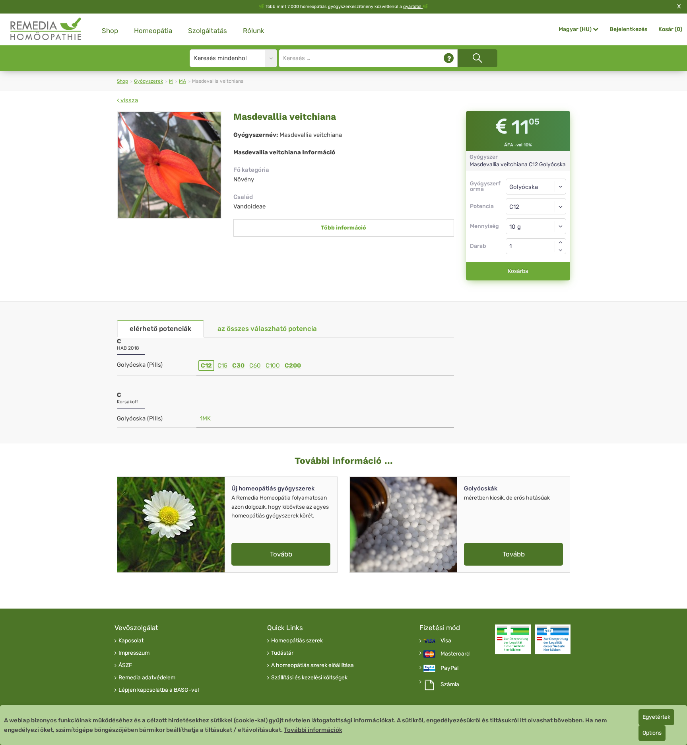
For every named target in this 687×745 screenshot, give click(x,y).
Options (652, 732)
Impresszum (133, 653)
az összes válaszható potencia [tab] (267, 329)
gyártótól (413, 6)
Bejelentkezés (628, 29)
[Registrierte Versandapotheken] (513, 639)
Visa (446, 641)
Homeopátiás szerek (297, 641)
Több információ (343, 227)
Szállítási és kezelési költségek (309, 678)
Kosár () (670, 29)
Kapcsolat (131, 641)
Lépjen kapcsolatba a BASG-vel (158, 690)
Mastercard (455, 654)
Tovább (281, 554)
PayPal (449, 668)
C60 (255, 365)
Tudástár (282, 653)
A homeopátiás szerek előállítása (312, 665)
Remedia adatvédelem (146, 678)
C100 (273, 365)
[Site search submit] (477, 58)
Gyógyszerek (148, 81)
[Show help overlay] (449, 58)
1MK (205, 418)
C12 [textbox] (514, 206)
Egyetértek (656, 717)
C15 (222, 365)
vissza (128, 100)
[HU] (46, 29)
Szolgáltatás (207, 31)
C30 (238, 365)
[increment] (560, 242)
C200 (293, 365)
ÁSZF (125, 665)
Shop (110, 31)
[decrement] (560, 250)
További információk (313, 729)
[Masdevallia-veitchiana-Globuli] (169, 165)
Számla (450, 684)
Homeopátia (153, 31)
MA (182, 81)
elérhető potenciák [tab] (160, 329)
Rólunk (253, 31)
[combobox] (536, 206)
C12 (206, 365)
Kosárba (518, 271)
